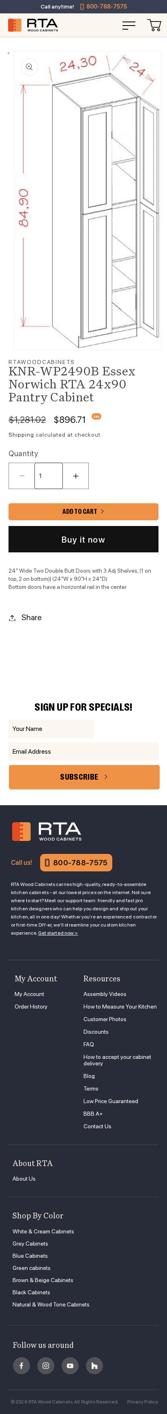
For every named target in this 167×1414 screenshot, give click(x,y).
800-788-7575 (106, 6)
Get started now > (58, 933)
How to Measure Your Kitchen (120, 1006)
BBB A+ (93, 1113)
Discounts (96, 1031)
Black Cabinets (31, 1292)
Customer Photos (105, 1019)
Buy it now (83, 540)
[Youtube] (70, 1365)
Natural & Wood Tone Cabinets (51, 1304)
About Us (24, 1178)
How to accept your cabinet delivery (117, 1060)
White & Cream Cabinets (43, 1231)
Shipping (21, 434)
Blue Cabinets (30, 1255)
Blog (89, 1076)
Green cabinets (32, 1268)
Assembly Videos (105, 994)
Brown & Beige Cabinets (43, 1280)
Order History (31, 1006)
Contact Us (97, 1126)
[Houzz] (94, 1365)
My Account (29, 994)
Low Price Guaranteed (111, 1101)
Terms (91, 1088)
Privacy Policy (142, 1402)
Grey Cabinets (30, 1243)
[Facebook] (21, 1365)
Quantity (23, 453)
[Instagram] (45, 1365)
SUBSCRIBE (79, 777)
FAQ (89, 1044)
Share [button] (31, 617)
